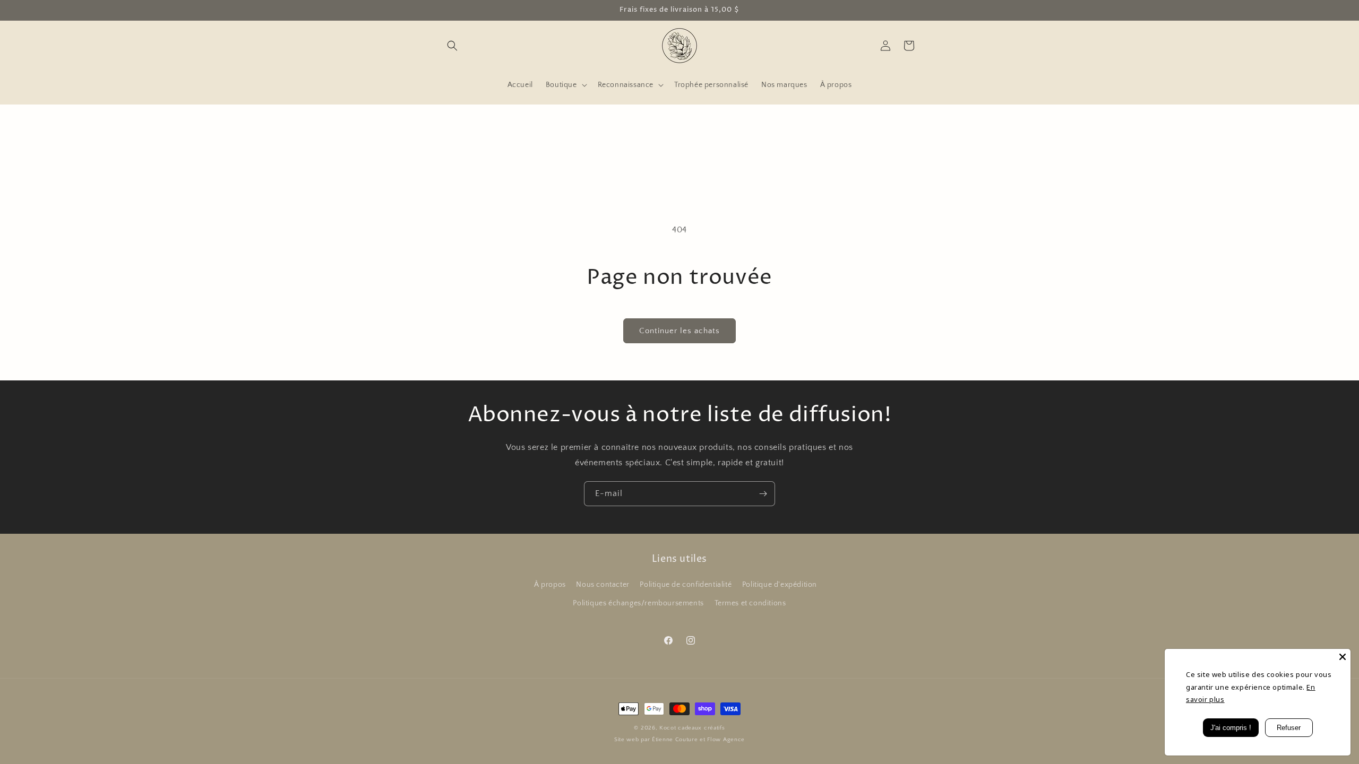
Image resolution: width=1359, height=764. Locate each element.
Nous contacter (602, 584)
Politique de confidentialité (686, 584)
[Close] (1342, 657)
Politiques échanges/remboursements (638, 603)
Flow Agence (726, 739)
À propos (550, 584)
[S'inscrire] (763, 493)
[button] (452, 45)
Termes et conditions (750, 603)
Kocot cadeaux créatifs (692, 728)
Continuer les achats (679, 330)
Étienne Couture (675, 739)
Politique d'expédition (779, 584)
